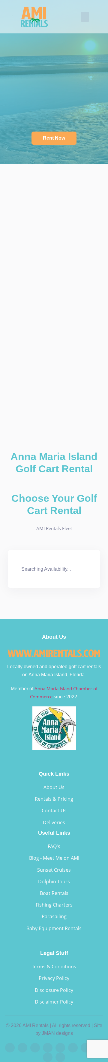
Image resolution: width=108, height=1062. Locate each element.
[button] (85, 17)
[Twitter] (73, 1047)
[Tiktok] (35, 1047)
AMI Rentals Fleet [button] (54, 528)
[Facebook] (10, 1047)
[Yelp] (60, 1047)
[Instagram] (22, 1047)
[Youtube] (47, 1047)
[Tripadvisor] (47, 1057)
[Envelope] (60, 1057)
